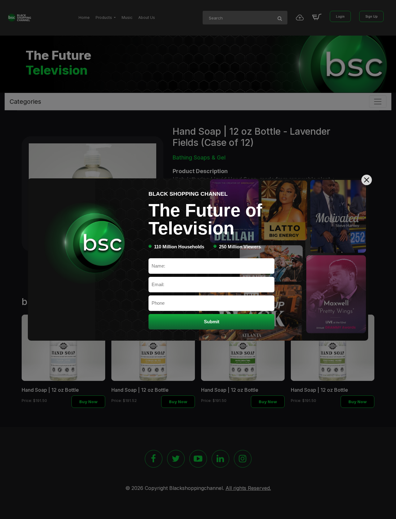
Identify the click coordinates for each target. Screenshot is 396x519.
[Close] (366, 180)
